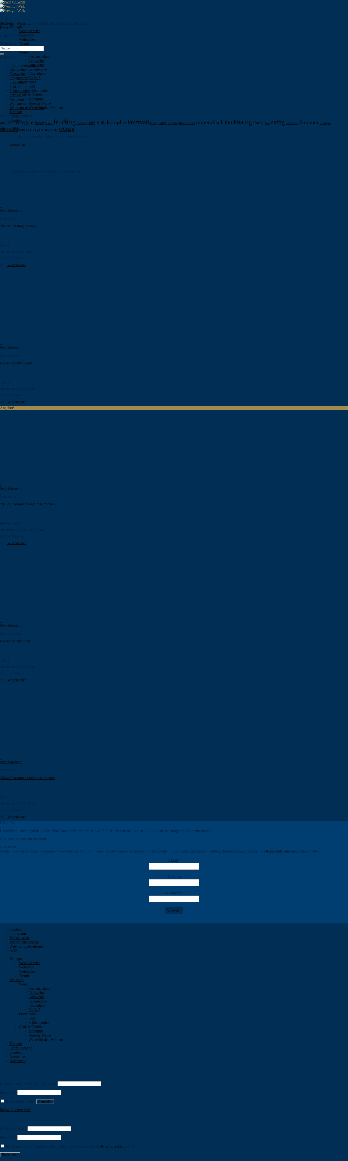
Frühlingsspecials (22, 65)
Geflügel (81, 123)
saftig (278, 122)
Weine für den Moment (26, 108)
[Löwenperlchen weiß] (29, 339)
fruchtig (65, 122)
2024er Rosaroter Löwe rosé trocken (27, 778)
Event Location (20, 116)
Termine (15, 112)
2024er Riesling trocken (18, 226)
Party (258, 122)
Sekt (31, 86)
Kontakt (15, 929)
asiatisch (8, 122)
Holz (91, 123)
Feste (39, 122)
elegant (26, 122)
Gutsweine (17, 74)
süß (28, 129)
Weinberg (26, 967)
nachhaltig (238, 122)
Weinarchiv (18, 104)
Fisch (49, 123)
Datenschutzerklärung (113, 1146)
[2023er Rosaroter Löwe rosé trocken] (29, 480)
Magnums (35, 99)
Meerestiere (186, 123)
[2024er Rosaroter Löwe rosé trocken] (29, 753)
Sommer (309, 122)
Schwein (292, 123)
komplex (117, 122)
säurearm (9, 129)
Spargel (325, 123)
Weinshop (23, 23)
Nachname (174, 893)
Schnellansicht (11, 210)
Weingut (15, 27)
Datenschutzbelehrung (281, 851)
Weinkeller (27, 39)
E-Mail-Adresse (13, 1128)
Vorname (174, 877)
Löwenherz (36, 73)
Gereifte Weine (39, 103)
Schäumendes (38, 90)
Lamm (172, 123)
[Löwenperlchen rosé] (29, 617)
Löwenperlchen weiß (16, 363)
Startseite (6, 23)
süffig (22, 129)
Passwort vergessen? (15, 1110)
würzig (66, 129)
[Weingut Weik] (12, 6)
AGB (13, 951)
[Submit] (2, 54)
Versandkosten (16, 265)
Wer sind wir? (29, 31)
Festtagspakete (39, 56)
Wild (55, 129)
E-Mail (174, 860)
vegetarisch (42, 129)
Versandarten (19, 938)
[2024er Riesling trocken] (29, 202)
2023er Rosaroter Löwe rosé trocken (27, 504)
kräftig (153, 123)
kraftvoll (138, 122)
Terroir (24, 44)
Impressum (17, 933)
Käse (162, 123)
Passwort (8, 1092)
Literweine (36, 61)
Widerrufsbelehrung (24, 942)
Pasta (267, 123)
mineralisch (210, 122)
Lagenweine (37, 69)
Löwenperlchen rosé (15, 641)
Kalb (101, 122)
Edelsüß (15, 95)
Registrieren (10, 1155)
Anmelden (45, 1101)
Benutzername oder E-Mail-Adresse (28, 1084)
